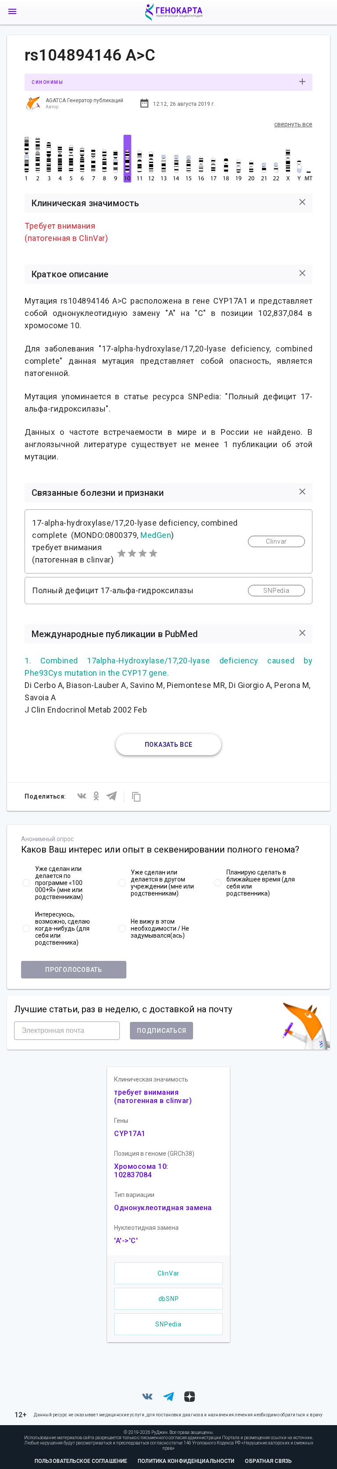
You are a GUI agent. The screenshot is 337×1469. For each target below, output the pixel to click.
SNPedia (168, 1324)
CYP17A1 (130, 1133)
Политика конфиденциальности (186, 1461)
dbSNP (168, 1298)
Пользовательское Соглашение (81, 1461)
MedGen (155, 535)
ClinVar (168, 1273)
